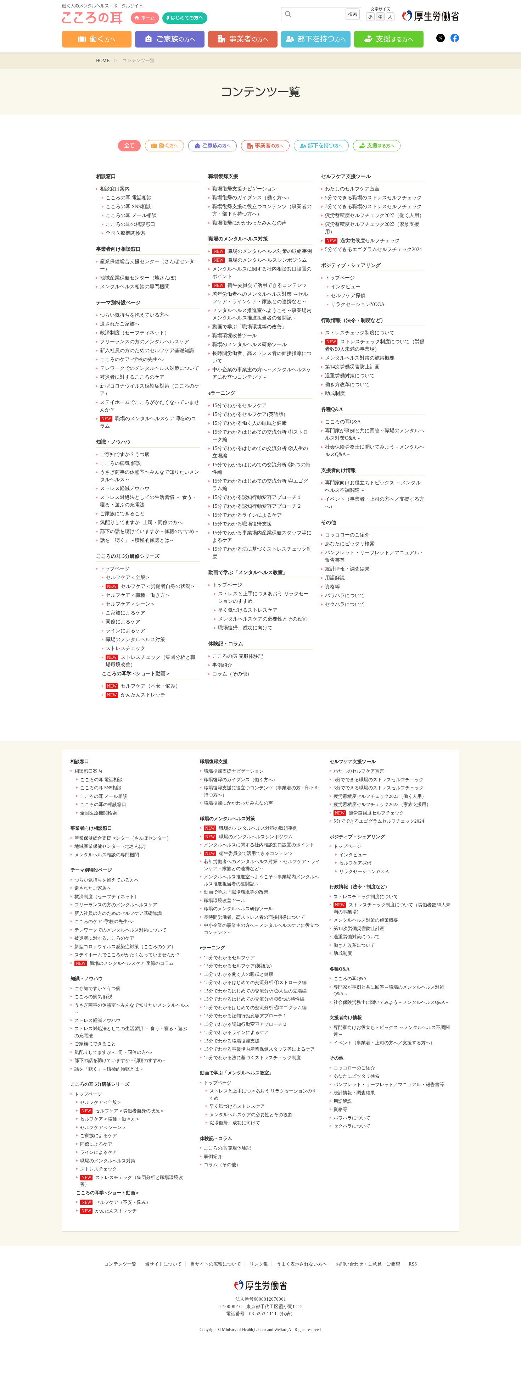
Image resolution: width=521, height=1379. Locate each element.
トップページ (115, 568)
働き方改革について (347, 384)
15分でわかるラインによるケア (247, 515)
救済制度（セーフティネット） (134, 332)
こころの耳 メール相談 (131, 215)
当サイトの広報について (215, 1264)
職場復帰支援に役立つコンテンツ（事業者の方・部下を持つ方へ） (262, 210)
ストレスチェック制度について (359, 332)
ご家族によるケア (125, 613)
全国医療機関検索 (125, 233)
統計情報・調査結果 (347, 569)
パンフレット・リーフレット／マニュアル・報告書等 (374, 556)
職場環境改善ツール (234, 335)
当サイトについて (163, 1264)
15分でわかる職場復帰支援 (242, 524)
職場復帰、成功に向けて (245, 627)
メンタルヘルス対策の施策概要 (359, 358)
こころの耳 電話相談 (129, 197)
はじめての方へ (187, 18)
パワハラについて (345, 595)
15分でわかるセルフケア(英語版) (248, 414)
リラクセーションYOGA (358, 304)
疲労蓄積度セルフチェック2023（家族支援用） (372, 228)
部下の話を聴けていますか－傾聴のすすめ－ (149, 531)
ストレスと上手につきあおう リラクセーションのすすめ (263, 597)
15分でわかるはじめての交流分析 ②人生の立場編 (260, 452)
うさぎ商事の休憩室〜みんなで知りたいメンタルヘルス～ (149, 475)
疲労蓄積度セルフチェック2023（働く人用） (374, 215)
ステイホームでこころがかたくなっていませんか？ (149, 406)
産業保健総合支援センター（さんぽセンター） (147, 265)
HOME (103, 60)
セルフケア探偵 (348, 295)
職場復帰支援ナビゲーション (244, 188)
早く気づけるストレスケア (248, 610)
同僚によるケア (123, 621)
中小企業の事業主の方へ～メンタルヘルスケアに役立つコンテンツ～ (262, 373)
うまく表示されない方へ (301, 1264)
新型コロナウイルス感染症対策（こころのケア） (149, 389)
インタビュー (345, 286)
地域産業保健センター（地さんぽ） (139, 277)
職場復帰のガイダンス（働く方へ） (252, 197)
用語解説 (335, 577)
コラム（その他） (232, 674)
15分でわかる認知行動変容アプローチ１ (257, 497)
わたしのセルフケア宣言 (352, 188)
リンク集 (259, 1264)
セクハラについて (345, 604)
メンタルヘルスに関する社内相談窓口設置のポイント (262, 272)
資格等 (332, 586)
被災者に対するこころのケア (132, 377)
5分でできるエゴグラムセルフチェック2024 (373, 249)
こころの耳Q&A (343, 421)
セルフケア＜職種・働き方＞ (138, 595)
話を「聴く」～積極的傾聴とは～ (137, 540)
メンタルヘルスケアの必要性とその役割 (262, 619)
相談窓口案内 (115, 188)
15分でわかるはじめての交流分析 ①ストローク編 (260, 435)
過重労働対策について (350, 375)
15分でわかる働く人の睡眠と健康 (249, 423)
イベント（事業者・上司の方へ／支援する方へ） (374, 502)
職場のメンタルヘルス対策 (135, 639)
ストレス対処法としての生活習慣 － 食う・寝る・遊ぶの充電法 (148, 501)
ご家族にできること (122, 513)
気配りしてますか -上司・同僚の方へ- (142, 522)
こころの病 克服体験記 (237, 656)
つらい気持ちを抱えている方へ (134, 315)
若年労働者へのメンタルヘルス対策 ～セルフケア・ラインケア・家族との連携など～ (260, 297)
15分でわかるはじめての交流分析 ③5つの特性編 (261, 468)
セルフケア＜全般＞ (128, 577)
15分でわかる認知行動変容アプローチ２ (257, 506)
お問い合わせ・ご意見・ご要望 (368, 1264)
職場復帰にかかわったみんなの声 (249, 223)
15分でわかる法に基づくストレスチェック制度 (262, 552)
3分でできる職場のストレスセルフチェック (373, 206)
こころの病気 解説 (120, 463)
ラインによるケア (125, 630)
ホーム (148, 18)
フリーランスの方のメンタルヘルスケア (144, 341)
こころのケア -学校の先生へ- (132, 359)
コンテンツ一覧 (120, 1264)
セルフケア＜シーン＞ (130, 604)
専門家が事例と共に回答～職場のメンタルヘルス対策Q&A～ (374, 434)
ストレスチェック (125, 648)
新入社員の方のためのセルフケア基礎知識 (147, 350)
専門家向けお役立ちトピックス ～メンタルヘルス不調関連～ (373, 486)
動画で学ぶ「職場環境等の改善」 (249, 326)
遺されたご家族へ (120, 324)
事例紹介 (222, 665)
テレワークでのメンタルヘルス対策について (149, 368)
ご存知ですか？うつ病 (125, 454)
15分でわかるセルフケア (239, 405)
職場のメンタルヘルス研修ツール (249, 344)
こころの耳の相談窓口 (130, 224)
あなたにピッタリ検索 (350, 543)
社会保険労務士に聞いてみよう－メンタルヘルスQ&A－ (374, 450)
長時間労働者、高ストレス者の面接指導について (262, 357)
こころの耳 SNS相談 (128, 206)
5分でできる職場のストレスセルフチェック (373, 197)
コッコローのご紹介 (347, 535)
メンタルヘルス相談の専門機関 (134, 286)
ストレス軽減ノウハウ (125, 488)
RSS (413, 1264)
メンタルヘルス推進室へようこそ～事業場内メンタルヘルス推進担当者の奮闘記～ (262, 314)
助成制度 (335, 393)
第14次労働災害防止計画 (352, 366)
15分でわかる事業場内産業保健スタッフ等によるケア (262, 536)
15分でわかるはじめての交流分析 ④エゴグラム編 (260, 484)
